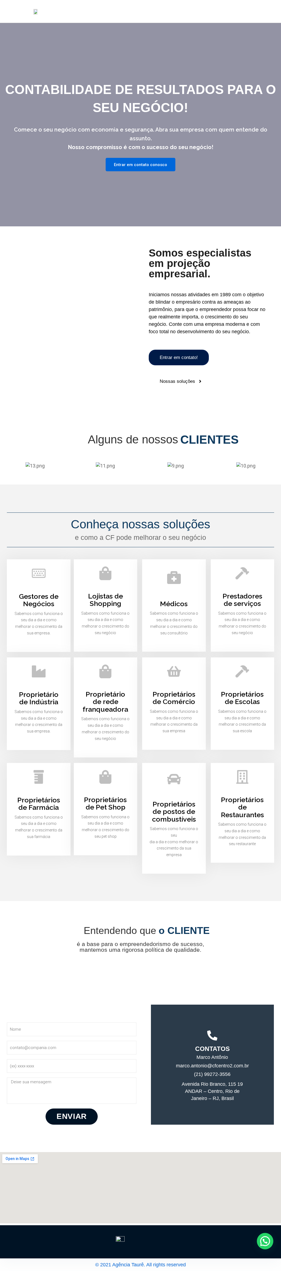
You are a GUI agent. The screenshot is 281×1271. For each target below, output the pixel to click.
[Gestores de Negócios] (39, 573)
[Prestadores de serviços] (242, 573)
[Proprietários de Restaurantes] (242, 777)
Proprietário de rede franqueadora (105, 701)
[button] (265, 1241)
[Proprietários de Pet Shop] (105, 777)
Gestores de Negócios (38, 600)
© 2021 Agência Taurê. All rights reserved (140, 1264)
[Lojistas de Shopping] (105, 573)
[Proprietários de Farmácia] (39, 777)
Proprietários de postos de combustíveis (174, 811)
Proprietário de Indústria (38, 698)
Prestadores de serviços (242, 600)
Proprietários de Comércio (174, 698)
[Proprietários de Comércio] (174, 671)
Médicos (174, 604)
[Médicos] (174, 577)
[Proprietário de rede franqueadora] (105, 671)
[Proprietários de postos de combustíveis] (174, 779)
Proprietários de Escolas (242, 698)
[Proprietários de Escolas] (242, 671)
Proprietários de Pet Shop (105, 803)
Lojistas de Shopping (105, 600)
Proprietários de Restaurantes (242, 807)
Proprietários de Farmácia (38, 804)
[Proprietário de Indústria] (39, 671)
